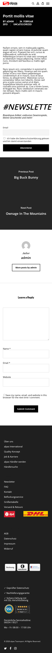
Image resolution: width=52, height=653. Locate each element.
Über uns (8, 441)
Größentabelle (11, 501)
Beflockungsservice (13, 496)
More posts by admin (26, 267)
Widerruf (8, 548)
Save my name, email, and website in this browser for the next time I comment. (25, 396)
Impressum (9, 543)
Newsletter (9, 481)
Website (7, 377)
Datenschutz (10, 538)
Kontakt (8, 491)
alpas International (13, 446)
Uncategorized (22, 24)
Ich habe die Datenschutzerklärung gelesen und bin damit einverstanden (26, 140)
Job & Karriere (11, 456)
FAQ (6, 486)
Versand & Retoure (13, 507)
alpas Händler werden (15, 461)
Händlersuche (11, 466)
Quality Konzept (12, 451)
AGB (6, 533)
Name (7, 348)
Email (5, 127)
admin (10, 21)
